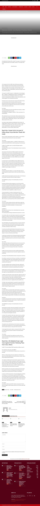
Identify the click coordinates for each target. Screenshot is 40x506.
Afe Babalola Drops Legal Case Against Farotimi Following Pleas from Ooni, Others (13, 343)
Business (9, 6)
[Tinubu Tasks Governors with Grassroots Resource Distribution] (4, 480)
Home (3, 6)
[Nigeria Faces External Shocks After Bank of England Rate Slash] (4, 466)
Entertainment (14, 6)
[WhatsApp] (9, 58)
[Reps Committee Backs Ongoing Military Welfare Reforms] (13, 420)
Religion (25, 6)
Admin (4, 34)
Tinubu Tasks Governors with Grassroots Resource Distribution (9, 481)
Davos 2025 (11, 389)
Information (21, 6)
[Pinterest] (16, 58)
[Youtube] (37, 0)
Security (30, 6)
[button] (37, 6)
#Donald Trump (7, 389)
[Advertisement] (26, 3)
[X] (35, 0)
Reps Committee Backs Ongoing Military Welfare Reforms (13, 424)
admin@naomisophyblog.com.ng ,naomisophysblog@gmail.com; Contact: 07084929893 (18, 500)
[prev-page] (2, 428)
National (20, 478)
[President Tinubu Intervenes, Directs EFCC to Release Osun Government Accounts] (5, 420)
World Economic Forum (17, 389)
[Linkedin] (18, 58)
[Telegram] (20, 58)
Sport (33, 6)
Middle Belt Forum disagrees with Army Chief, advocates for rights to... (22, 483)
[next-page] (4, 428)
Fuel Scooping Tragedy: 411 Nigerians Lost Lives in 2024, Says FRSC (20, 402)
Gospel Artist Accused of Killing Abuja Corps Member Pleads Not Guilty (13, 132)
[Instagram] (34, 0)
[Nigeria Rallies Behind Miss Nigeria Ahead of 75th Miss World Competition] (22, 420)
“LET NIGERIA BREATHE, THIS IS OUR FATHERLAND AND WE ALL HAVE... (22, 467)
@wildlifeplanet (26, 458)
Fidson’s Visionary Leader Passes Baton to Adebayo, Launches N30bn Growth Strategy (10, 474)
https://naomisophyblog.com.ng (13, 409)
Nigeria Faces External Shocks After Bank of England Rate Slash (9, 467)
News (6, 6)
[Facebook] (32, 0)
